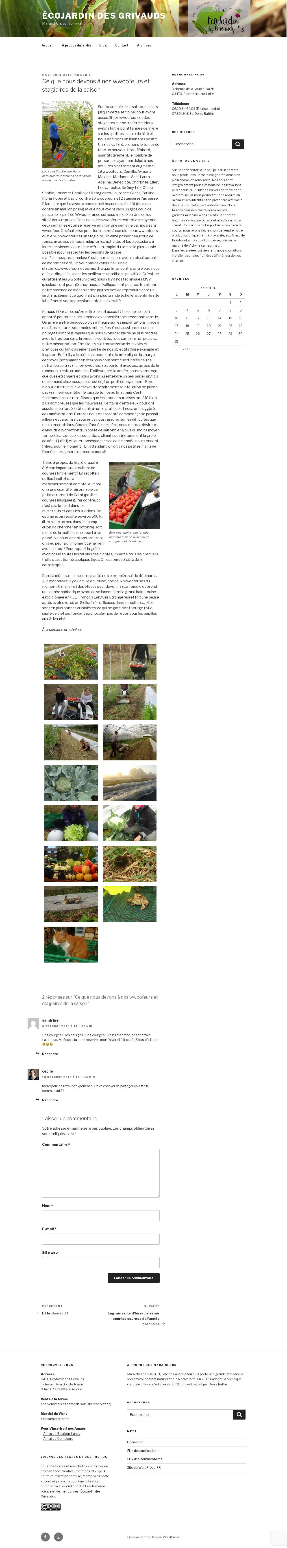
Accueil (47, 45)
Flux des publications (142, 1451)
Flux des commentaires (145, 1459)
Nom (47, 1206)
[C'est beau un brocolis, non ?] (71, 783)
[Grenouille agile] (130, 904)
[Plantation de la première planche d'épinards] (71, 742)
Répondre (50, 1054)
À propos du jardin (76, 45)
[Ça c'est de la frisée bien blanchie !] (71, 823)
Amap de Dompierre (58, 1438)
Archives (144, 45)
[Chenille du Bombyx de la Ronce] (130, 864)
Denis (85, 74)
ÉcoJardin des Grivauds (104, 16)
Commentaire (56, 1144)
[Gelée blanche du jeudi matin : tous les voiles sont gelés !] (130, 783)
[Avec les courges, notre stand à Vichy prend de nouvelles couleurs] (71, 864)
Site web (50, 1252)
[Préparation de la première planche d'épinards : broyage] (130, 702)
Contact (121, 45)
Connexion (135, 1442)
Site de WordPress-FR (144, 1467)
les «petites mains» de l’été (126, 134)
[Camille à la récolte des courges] (130, 662)
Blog (103, 45)
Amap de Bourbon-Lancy (61, 1433)
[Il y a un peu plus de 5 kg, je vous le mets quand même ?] (71, 945)
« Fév (186, 349)
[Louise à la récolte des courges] (71, 662)
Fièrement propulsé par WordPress (153, 1537)
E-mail (49, 1229)
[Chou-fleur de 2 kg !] (130, 823)
